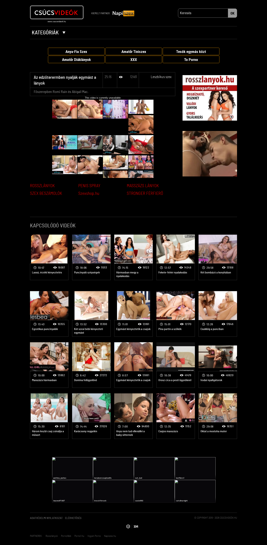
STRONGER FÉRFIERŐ (145, 193)
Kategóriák (46, 32)
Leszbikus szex (161, 77)
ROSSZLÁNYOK (42, 186)
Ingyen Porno (94, 536)
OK (232, 13)
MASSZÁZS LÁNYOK (143, 186)
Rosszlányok (52, 536)
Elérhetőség (73, 518)
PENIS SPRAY (89, 186)
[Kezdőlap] (57, 12)
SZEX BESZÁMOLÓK (46, 193)
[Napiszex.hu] (123, 14)
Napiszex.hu (110, 536)
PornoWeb (66, 536)
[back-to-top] (238, 534)
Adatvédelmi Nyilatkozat (46, 518)
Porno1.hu (79, 536)
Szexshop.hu (88, 193)
